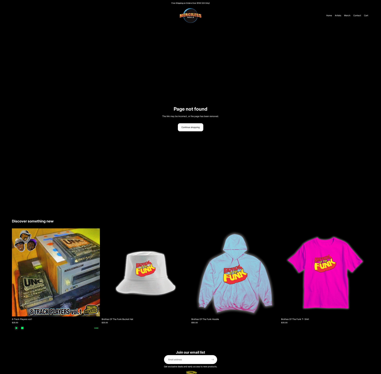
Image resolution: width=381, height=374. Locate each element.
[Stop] (22, 328)
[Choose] (95, 312)
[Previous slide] (195, 272)
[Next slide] (274, 272)
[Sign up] (213, 359)
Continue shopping (190, 127)
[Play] (16, 328)
